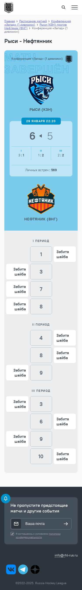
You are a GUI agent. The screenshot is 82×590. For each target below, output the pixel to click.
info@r (60, 555)
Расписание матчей (33, 21)
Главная (9, 21)
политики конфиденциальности (38, 535)
